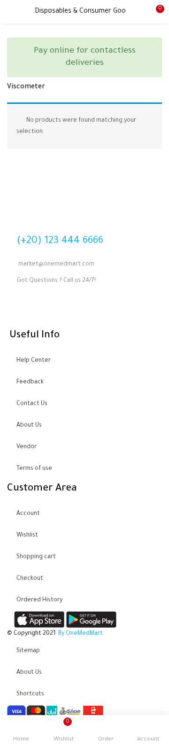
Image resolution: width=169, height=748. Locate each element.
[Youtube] (43, 309)
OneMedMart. (85, 634)
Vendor (26, 447)
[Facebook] (19, 309)
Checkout (29, 579)
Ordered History (39, 600)
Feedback (30, 382)
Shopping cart (36, 557)
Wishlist (27, 535)
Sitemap (28, 651)
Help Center (33, 361)
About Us (29, 425)
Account (28, 514)
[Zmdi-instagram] (68, 309)
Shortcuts (30, 694)
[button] (155, 11)
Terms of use (34, 469)
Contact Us (31, 404)
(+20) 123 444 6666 (60, 241)
